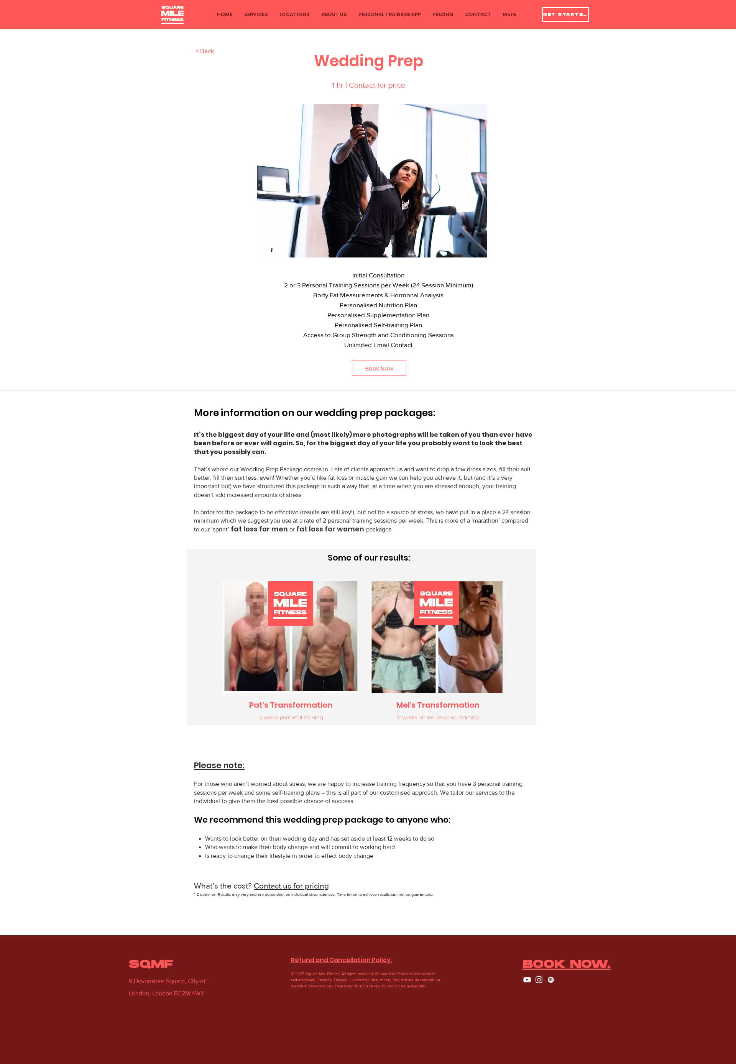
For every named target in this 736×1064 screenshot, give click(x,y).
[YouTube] (527, 979)
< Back (205, 50)
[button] (255, 14)
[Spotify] (550, 979)
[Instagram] (539, 979)
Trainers (340, 980)
